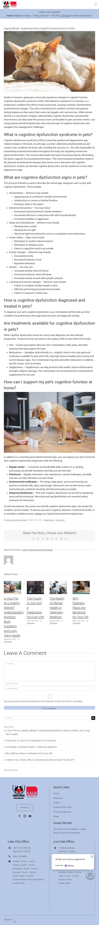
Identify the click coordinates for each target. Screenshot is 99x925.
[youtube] (30, 816)
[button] (90, 875)
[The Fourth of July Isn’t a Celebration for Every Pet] (35, 582)
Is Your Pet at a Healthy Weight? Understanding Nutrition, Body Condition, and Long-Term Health (13, 617)
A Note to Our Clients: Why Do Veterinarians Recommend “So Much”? (39, 759)
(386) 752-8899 (20, 856)
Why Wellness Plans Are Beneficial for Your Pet (80, 608)
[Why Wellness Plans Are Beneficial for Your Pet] (81, 582)
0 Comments (60, 520)
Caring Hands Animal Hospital (16, 520)
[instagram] (24, 816)
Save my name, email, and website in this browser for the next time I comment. (43, 701)
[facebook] (19, 816)
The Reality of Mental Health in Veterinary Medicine (57, 608)
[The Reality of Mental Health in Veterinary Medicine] (58, 582)
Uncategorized (49, 520)
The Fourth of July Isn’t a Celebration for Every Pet (30, 740)
